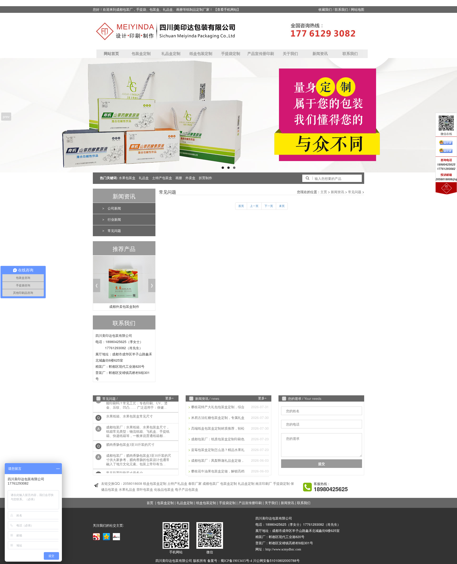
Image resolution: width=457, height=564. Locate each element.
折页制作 (205, 178)
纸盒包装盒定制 (154, 484)
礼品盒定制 (170, 54)
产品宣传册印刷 (260, 54)
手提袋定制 (230, 54)
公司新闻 (114, 208)
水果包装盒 (127, 178)
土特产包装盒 (162, 178)
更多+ (169, 398)
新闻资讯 (320, 54)
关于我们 (290, 54)
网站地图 (357, 9)
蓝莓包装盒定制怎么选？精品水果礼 (217, 450)
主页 (323, 192)
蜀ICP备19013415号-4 (236, 561)
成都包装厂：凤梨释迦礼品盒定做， (217, 460)
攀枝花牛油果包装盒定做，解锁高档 (217, 471)
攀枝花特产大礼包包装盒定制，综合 (217, 407)
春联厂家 (195, 484)
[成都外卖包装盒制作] (124, 281)
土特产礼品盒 (177, 484)
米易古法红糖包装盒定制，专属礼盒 (217, 418)
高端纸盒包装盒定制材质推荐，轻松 (217, 428)
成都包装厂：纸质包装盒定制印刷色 (217, 439)
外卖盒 (190, 178)
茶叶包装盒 (144, 489)
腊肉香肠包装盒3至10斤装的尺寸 (130, 439)
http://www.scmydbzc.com (283, 549)
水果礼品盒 (127, 489)
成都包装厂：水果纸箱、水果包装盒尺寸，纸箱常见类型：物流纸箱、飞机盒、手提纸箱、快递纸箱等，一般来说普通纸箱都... (137, 426)
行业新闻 (114, 219)
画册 (178, 178)
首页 (241, 206)
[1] (228, 115)
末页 (282, 206)
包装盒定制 (141, 54)
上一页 (254, 206)
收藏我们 (325, 9)
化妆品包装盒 (164, 489)
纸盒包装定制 (200, 54)
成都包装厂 (211, 484)
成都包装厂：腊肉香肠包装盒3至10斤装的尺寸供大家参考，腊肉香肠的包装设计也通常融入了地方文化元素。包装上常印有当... (138, 454)
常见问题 (114, 231)
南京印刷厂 (263, 484)
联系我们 (341, 9)
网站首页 (111, 54)
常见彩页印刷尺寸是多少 (124, 467)
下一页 (268, 206)
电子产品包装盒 (186, 489)
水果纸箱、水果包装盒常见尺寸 (129, 411)
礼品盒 (144, 178)
